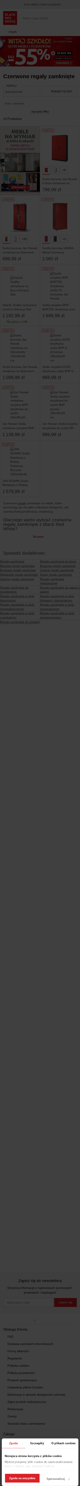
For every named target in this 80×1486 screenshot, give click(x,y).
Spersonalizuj (56, 1478)
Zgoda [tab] (13, 1443)
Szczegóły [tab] (37, 1443)
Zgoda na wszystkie (22, 1478)
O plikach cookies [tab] (63, 1443)
